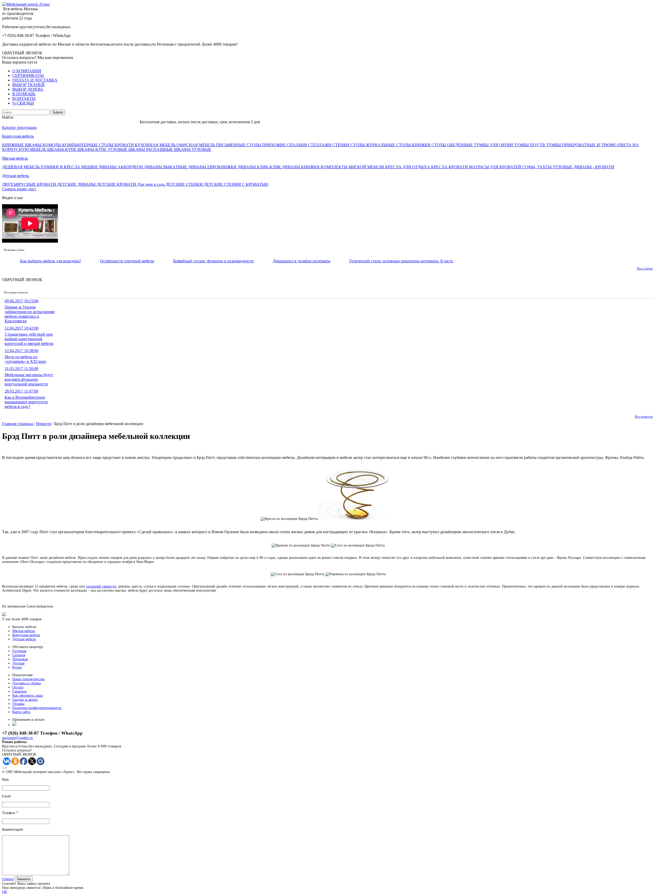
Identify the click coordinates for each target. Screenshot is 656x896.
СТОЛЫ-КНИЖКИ (414, 145)
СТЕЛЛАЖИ (320, 145)
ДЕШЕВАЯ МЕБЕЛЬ (21, 167)
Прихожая (20, 659)
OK (4, 892)
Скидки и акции (25, 700)
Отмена (8, 879)
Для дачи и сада (151, 184)
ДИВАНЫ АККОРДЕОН (121, 167)
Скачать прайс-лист (19, 189)
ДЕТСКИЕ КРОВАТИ (117, 184)
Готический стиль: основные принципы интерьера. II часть (401, 261)
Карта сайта (21, 712)
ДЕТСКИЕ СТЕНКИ (185, 184)
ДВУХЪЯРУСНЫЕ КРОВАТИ (29, 184)
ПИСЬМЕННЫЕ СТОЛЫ (239, 145)
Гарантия (19, 691)
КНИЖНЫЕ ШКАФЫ (22, 145)
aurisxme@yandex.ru (17, 738)
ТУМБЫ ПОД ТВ (530, 145)
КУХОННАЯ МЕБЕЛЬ (156, 145)
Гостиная (19, 651)
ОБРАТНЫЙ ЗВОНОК (22, 53)
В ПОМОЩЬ (23, 94)
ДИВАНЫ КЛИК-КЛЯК (260, 167)
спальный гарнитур (101, 586)
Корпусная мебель (18, 136)
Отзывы (18, 704)
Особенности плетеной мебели (127, 261)
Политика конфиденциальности (36, 708)
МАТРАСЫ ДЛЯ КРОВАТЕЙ (495, 167)
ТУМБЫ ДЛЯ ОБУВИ (494, 145)
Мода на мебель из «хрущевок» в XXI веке (25, 356)
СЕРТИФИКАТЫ (28, 75)
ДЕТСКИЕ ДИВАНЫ (77, 184)
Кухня (17, 667)
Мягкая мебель (15, 158)
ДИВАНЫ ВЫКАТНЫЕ (166, 167)
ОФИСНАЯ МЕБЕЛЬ (196, 145)
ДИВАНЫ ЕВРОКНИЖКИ (213, 167)
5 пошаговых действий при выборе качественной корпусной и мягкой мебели (29, 336)
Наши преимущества (28, 679)
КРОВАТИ (125, 145)
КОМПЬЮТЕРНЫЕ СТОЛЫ (88, 145)
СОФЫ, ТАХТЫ (537, 167)
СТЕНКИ (341, 145)
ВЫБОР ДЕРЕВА (27, 89)
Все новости (644, 416)
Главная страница (17, 423)
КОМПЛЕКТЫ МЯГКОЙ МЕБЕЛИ (353, 167)
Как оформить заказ (27, 695)
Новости (43, 423)
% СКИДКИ (23, 103)
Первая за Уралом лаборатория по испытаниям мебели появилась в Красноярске (30, 311)
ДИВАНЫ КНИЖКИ (301, 167)
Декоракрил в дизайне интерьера (301, 261)
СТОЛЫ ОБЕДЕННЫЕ (453, 145)
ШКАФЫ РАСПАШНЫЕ (151, 149)
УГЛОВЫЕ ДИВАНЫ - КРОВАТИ (583, 167)
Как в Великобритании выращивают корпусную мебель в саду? (26, 399)
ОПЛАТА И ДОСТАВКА (34, 80)
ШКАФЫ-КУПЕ (62, 149)
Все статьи (645, 268)
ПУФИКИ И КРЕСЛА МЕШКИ (69, 167)
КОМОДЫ (52, 145)
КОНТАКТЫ (24, 98)
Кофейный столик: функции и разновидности (213, 261)
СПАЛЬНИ (297, 145)
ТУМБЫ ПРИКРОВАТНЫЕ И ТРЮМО (582, 145)
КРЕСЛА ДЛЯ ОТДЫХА (408, 167)
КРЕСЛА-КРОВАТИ (450, 167)
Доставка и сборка (26, 683)
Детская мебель (15, 175)
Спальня (18, 655)
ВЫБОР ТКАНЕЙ (28, 85)
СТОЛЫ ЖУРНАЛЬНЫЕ (373, 145)
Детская (18, 663)
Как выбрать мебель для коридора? (50, 261)
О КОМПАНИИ (26, 71)
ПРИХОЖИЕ (274, 145)
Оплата (17, 687)
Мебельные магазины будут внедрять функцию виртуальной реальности (29, 376)
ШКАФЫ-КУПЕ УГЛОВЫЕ (102, 149)
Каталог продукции (19, 127)
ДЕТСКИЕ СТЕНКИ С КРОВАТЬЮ (236, 184)
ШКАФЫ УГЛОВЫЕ (192, 149)
